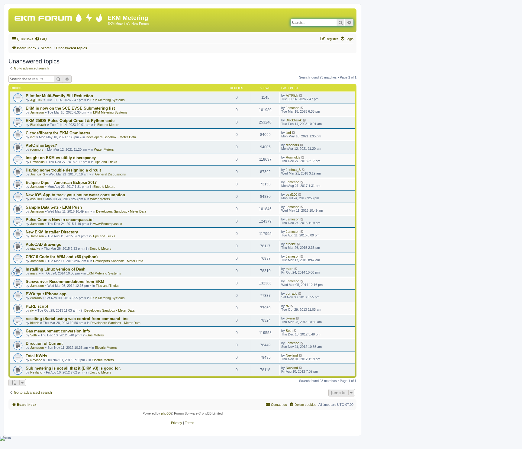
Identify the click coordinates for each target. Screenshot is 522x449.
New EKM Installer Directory (52, 232)
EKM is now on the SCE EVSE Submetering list (70, 108)
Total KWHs (36, 356)
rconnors (37, 149)
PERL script (37, 306)
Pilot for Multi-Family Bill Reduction (59, 96)
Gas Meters (95, 335)
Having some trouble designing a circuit (63, 170)
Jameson (37, 112)
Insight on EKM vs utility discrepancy (61, 158)
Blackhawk (38, 125)
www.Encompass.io (107, 224)
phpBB (166, 413)
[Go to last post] (301, 95)
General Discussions (110, 174)
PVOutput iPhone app (46, 294)
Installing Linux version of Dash (55, 269)
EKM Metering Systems (107, 100)
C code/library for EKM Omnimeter (58, 133)
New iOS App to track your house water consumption (75, 195)
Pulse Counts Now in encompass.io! (60, 219)
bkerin (34, 323)
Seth (33, 335)
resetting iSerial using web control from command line (77, 318)
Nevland (36, 360)
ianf (32, 137)
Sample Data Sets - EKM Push (54, 207)
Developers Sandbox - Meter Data (111, 137)
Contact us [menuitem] (279, 404)
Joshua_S (37, 174)
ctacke (35, 248)
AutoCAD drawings (43, 244)
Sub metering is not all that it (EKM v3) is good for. (73, 368)
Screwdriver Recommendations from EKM (65, 281)
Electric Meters (108, 125)
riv (32, 310)
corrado (36, 298)
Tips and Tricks (105, 162)
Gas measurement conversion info (58, 331)
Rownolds (37, 162)
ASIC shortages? (41, 145)
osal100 (36, 199)
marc (34, 273)
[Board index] (59, 16)
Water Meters (104, 149)
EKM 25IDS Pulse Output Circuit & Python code (70, 120)
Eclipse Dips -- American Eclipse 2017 (61, 182)
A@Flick (36, 100)
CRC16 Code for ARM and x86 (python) (62, 257)
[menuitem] (41, 39)
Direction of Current (44, 343)
